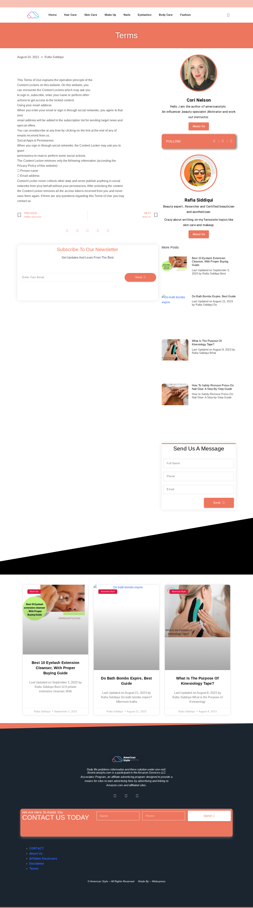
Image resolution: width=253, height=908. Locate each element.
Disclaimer (36, 863)
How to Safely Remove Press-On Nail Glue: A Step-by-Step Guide (213, 387)
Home (52, 15)
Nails (127, 15)
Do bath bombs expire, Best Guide (214, 296)
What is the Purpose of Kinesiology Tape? (207, 342)
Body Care (166, 15)
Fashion (185, 15)
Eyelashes (145, 15)
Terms (34, 868)
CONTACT (36, 848)
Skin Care (90, 15)
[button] (228, 15)
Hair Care (70, 15)
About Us (199, 126)
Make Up (110, 15)
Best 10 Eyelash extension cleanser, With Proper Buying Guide (210, 261)
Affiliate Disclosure (43, 858)
